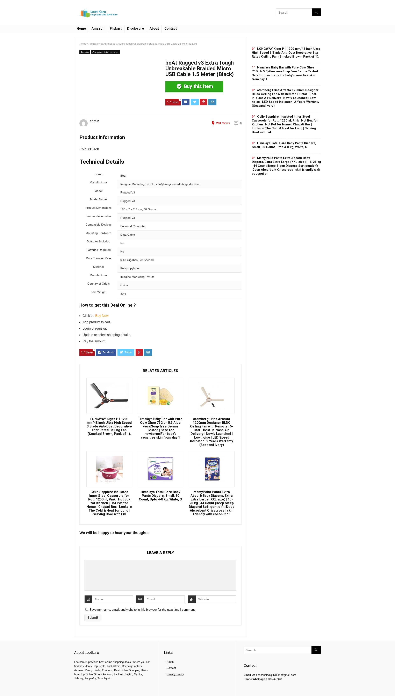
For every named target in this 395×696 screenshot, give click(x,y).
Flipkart (116, 28)
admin (94, 121)
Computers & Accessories (105, 52)
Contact (170, 28)
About (154, 28)
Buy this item (198, 86)
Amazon (98, 28)
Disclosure (135, 28)
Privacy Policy (175, 674)
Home (81, 28)
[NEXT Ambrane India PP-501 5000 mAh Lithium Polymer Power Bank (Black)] (391, 685)
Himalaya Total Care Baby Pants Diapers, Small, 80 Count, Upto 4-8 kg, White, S (160, 495)
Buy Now (102, 315)
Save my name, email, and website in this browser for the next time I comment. (142, 609)
